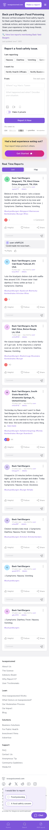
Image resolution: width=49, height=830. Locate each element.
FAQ (4, 750)
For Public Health (10, 729)
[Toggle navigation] (45, 4)
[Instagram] (35, 784)
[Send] (41, 236)
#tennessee (34, 211)
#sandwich (28, 433)
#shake (30, 490)
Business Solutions (11, 725)
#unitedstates (10, 214)
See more (11, 425)
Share (42, 227)
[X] (16, 784)
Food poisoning (18, 797)
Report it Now (24, 120)
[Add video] (13, 107)
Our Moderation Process (13, 704)
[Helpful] (15, 250)
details (24, 189)
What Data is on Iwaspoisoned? (17, 700)
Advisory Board (9, 674)
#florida (39, 431)
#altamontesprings (27, 431)
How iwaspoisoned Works (14, 695)
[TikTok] (9, 784)
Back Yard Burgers (21, 466)
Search (24, 827)
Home (8, 827)
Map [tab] (36, 169)
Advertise (6, 737)
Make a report (33, 4)
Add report (41, 827)
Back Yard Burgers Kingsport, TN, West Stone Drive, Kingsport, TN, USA (25, 181)
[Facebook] (3, 784)
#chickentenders (35, 537)
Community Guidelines (12, 762)
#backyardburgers (11, 211)
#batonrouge (25, 356)
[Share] (43, 178)
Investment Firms (10, 733)
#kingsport (24, 211)
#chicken (20, 293)
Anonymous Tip (9, 758)
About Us (6, 666)
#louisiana (35, 356)
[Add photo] (7, 107)
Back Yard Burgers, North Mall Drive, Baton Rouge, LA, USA (24, 329)
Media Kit (6, 767)
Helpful (10, 227)
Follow (27, 227)
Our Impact (7, 708)
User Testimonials (10, 683)
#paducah (24, 291)
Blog (4, 712)
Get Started (23, 153)
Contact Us (7, 754)
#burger (19, 214)
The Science (7, 670)
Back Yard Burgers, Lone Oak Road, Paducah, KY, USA (24, 263)
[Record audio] (20, 107)
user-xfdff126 (17, 242)
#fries (26, 214)
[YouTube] (28, 784)
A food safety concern (21, 803)
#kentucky (33, 291)
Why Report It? (9, 679)
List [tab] (13, 169)
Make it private (19, 112)
